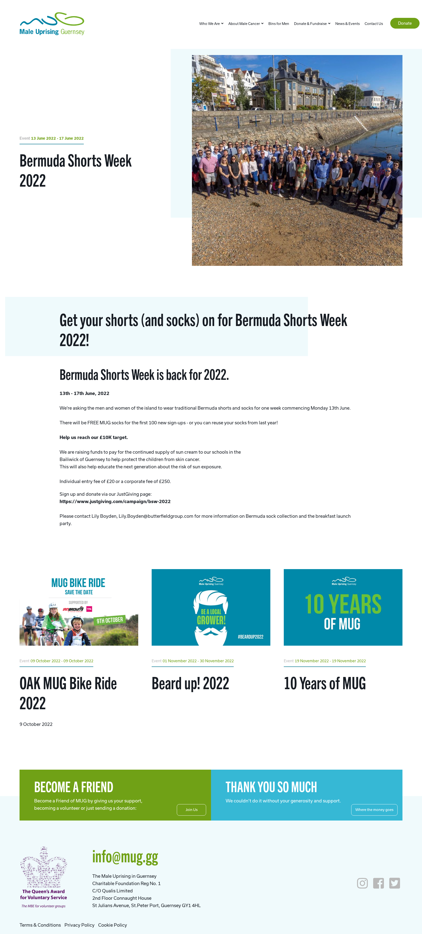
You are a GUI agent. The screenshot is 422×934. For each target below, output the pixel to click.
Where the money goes (374, 810)
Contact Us (374, 24)
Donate (405, 23)
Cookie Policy (112, 925)
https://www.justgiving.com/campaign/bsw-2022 (115, 501)
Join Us (192, 810)
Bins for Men (278, 24)
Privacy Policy (79, 925)
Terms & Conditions (40, 925)
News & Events (347, 24)
